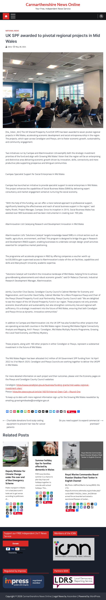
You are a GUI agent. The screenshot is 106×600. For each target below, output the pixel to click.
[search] (101, 16)
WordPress (95, 596)
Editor (10, 46)
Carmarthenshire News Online (53, 4)
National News (12, 31)
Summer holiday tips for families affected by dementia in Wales (44, 465)
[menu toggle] (13, 16)
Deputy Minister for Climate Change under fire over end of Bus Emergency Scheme (15, 477)
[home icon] (6, 16)
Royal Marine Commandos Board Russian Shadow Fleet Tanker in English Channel (81, 477)
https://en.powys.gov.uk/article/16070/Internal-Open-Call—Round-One (46, 391)
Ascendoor (72, 596)
